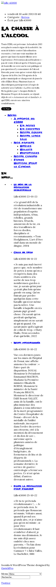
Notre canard (25, 156)
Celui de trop (23, 252)
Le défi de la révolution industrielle (23, 187)
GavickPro (7, 568)
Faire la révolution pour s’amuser (28, 487)
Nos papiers (24, 142)
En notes (27, 125)
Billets (26, 149)
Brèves (25, 17)
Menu (11, 115)
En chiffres (30, 129)
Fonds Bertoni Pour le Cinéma (25, 163)
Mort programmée (27, 342)
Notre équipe (31, 132)
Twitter (5, 583)
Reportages (29, 153)
